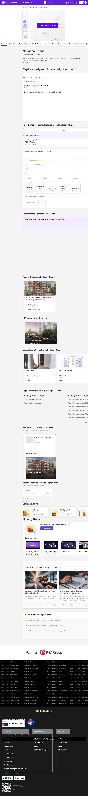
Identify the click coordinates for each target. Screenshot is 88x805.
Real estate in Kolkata (9, 688)
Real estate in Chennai (9, 675)
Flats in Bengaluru (30, 665)
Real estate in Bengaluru (10, 665)
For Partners (8, 746)
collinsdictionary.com (42, 750)
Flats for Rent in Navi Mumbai (57, 697)
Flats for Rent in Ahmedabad (57, 691)
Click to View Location (48, 25)
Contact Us (8, 761)
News (60, 739)
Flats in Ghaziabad (30, 704)
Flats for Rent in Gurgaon (56, 681)
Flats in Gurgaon (30, 681)
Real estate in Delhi (8, 678)
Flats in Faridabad (30, 700)
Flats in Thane (29, 694)
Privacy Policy (9, 757)
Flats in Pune (28, 672)
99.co (36, 746)
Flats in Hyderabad (31, 668)
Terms (6, 750)
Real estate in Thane (8, 694)
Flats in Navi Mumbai (31, 697)
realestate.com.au (41, 739)
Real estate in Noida (8, 684)
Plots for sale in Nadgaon (33, 403)
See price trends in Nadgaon (34, 196)
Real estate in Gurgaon (9, 681)
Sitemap (61, 746)
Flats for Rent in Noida (55, 684)
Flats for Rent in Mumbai (55, 662)
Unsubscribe (8, 765)
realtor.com (38, 742)
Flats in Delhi (28, 678)
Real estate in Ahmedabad (10, 691)
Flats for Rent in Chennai (56, 675)
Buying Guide (47, 528)
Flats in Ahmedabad (31, 691)
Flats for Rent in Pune (54, 672)
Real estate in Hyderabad (10, 668)
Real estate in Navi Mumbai (11, 697)
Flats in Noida (29, 684)
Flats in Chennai (30, 675)
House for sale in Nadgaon (33, 399)
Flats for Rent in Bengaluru (56, 665)
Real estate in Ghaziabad (10, 704)
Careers (6, 739)
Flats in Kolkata (29, 688)
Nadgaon (36, 7)
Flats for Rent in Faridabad (56, 700)
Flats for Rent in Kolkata (55, 688)
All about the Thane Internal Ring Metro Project (40, 592)
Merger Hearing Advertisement (15, 769)
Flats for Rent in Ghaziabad (57, 704)
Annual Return (9, 754)
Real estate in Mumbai (9, 662)
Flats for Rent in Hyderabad (57, 668)
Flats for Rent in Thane (55, 694)
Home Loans (62, 742)
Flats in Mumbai (29, 662)
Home (25, 7)
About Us (7, 742)
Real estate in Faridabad (10, 700)
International (62, 750)
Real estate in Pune (8, 672)
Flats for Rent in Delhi (54, 678)
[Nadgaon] (45, 2)
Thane (30, 7)
